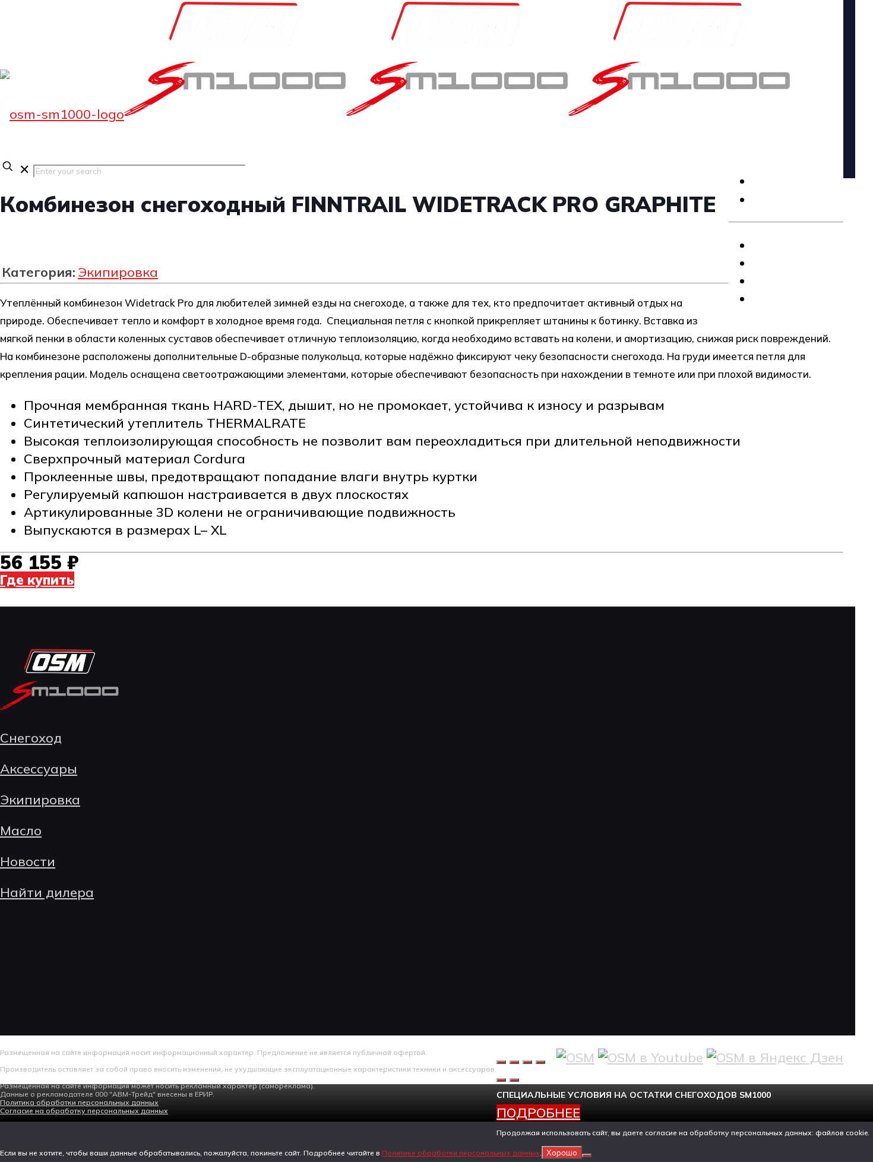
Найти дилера (47, 892)
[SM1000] (395, 114)
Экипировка (793, 280)
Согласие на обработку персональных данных (84, 1110)
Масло (774, 298)
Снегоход (785, 244)
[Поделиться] (527, 1062)
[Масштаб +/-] (501, 1062)
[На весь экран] (514, 1062)
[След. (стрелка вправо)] (514, 1080)
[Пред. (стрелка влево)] (501, 1080)
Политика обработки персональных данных (79, 1102)
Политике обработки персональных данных (461, 1152)
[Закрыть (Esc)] (540, 1062)
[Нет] (587, 1155)
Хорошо (561, 1152)
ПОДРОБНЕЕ (538, 1112)
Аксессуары (793, 262)
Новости (27, 861)
